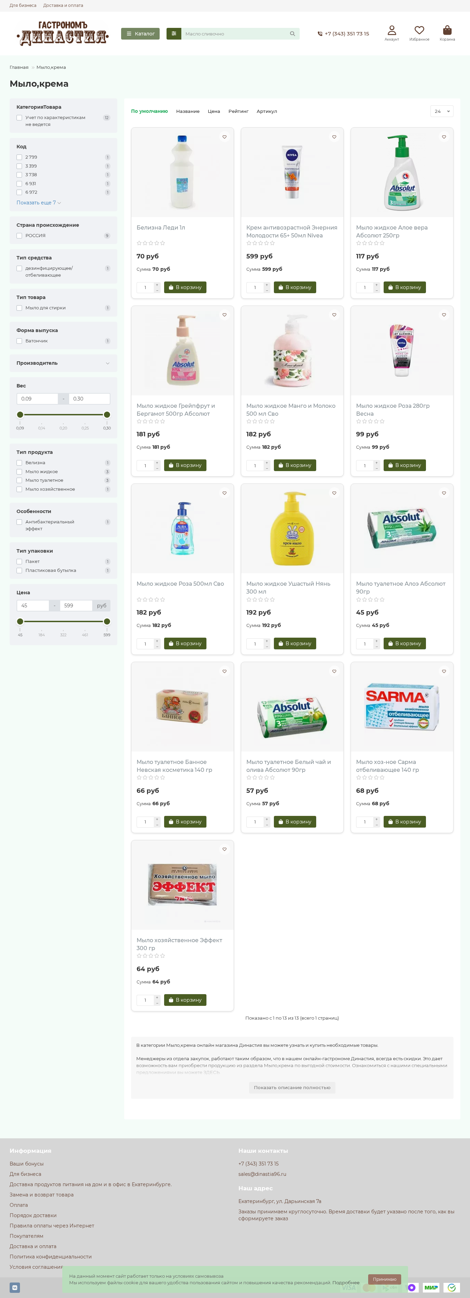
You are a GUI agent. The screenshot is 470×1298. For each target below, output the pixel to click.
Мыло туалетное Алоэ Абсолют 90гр (401, 588)
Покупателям (26, 1236)
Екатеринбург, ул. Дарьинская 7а (279, 1201)
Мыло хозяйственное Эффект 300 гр (179, 944)
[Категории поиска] (174, 34)
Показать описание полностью (292, 1087)
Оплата (19, 1205)
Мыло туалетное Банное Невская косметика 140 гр (174, 766)
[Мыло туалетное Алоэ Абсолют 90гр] (402, 528)
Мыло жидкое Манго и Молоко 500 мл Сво (290, 410)
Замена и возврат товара (42, 1195)
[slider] (20, 415)
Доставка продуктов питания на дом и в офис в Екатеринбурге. (91, 1184)
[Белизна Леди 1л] (182, 172)
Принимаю (384, 1279)
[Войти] (392, 30)
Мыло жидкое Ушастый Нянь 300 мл (288, 588)
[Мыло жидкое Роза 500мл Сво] (182, 528)
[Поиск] (292, 33)
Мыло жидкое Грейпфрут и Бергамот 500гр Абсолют (176, 410)
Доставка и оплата (63, 5)
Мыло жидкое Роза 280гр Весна (393, 410)
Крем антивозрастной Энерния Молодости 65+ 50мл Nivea (292, 231)
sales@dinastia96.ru (262, 1174)
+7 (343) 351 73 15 (347, 33)
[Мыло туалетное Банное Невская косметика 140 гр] (182, 706)
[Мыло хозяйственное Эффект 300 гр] (182, 885)
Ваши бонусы (27, 1164)
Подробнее (346, 1282)
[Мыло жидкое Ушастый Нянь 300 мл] (292, 528)
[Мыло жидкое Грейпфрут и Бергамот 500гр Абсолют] (182, 350)
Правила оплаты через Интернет (52, 1226)
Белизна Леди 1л (161, 227)
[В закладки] (224, 136)
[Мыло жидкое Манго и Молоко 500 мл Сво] (292, 350)
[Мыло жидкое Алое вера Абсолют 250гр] (402, 172)
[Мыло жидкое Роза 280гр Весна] (402, 350)
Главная (19, 67)
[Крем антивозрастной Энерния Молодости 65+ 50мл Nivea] (292, 172)
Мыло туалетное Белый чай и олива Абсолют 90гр (288, 766)
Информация (31, 1150)
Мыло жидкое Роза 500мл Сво (180, 584)
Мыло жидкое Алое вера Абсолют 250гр (392, 231)
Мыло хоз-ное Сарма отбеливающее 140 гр (387, 766)
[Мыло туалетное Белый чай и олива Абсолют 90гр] (292, 706)
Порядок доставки (33, 1215)
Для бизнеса (23, 5)
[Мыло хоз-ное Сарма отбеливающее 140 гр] (402, 706)
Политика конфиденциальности (51, 1257)
